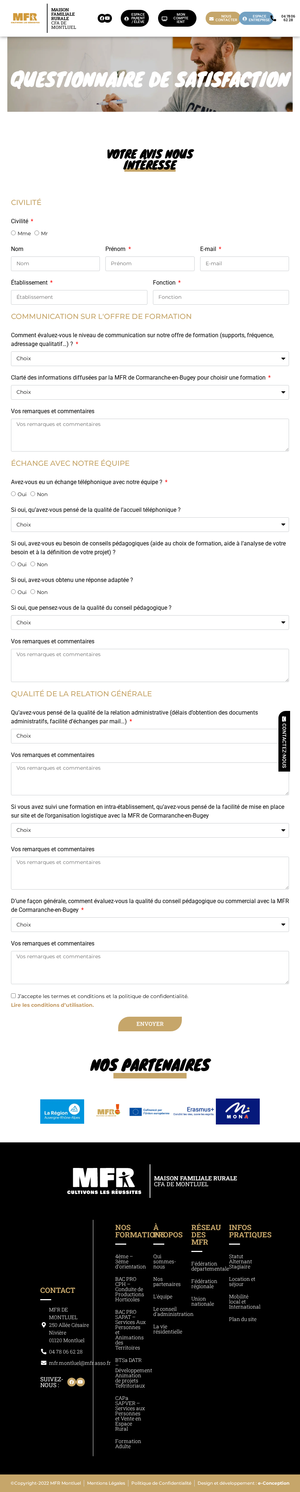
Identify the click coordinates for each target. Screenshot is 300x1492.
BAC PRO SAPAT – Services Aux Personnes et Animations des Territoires (130, 1329)
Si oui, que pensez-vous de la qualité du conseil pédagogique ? (91, 607)
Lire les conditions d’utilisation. (52, 1005)
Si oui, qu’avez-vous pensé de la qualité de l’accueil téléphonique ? (96, 509)
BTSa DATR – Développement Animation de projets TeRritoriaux (133, 1372)
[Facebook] (102, 18)
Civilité (20, 221)
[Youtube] (107, 18)
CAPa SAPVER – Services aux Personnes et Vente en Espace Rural (130, 1413)
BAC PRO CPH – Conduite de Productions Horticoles (129, 1289)
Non (42, 494)
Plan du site (242, 1319)
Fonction (165, 282)
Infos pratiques (250, 1230)
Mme (24, 233)
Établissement (30, 282)
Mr (44, 233)
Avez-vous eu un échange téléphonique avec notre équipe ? (87, 482)
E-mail (209, 249)
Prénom (116, 249)
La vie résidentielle (167, 1329)
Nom (17, 249)
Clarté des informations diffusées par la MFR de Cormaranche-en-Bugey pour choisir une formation (139, 377)
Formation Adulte (128, 1444)
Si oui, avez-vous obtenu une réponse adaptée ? (72, 579)
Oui (22, 494)
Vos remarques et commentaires (52, 411)
